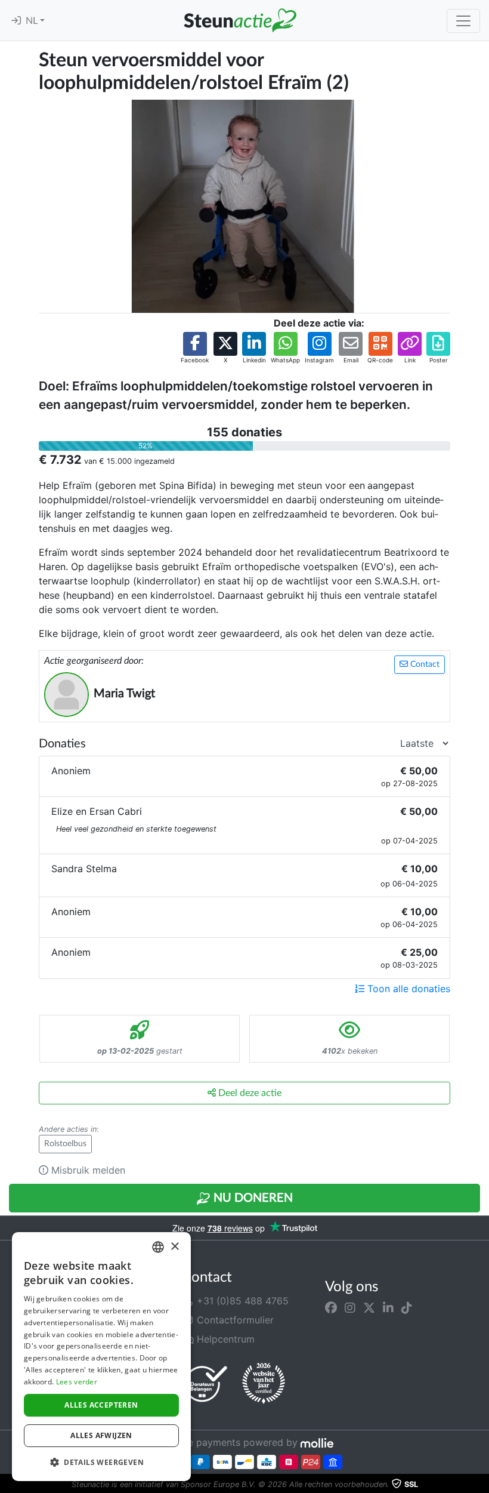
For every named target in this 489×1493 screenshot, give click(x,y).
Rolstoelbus (65, 1144)
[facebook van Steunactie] (331, 1308)
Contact (424, 664)
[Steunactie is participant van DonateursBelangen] (206, 1383)
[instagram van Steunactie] (350, 1308)
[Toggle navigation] (463, 21)
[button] (195, 348)
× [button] (174, 1246)
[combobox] (158, 1247)
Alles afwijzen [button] (101, 1435)
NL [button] (33, 21)
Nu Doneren (252, 1198)
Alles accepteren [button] (101, 1405)
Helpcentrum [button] (224, 1339)
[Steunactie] (240, 20)
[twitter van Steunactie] (369, 1308)
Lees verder (76, 1382)
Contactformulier (234, 1320)
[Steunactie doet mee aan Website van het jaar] (263, 1384)
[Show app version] (480, 1484)
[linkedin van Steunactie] (388, 1308)
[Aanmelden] (16, 21)
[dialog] (101, 1356)
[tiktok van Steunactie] (406, 1308)
